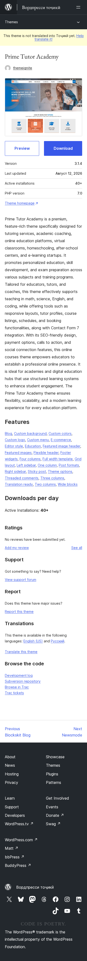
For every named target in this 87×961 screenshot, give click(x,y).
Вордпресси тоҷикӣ (35, 887)
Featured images (18, 452)
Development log (19, 675)
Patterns (53, 782)
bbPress (14, 857)
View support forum (20, 580)
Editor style (14, 446)
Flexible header (46, 452)
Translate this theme (21, 652)
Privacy (11, 782)
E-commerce (61, 440)
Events (52, 806)
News (10, 765)
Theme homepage (20, 203)
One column (47, 465)
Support (12, 806)
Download (63, 148)
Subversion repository (23, 681)
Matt (11, 848)
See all (76, 548)
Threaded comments (21, 478)
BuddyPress (18, 865)
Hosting (12, 774)
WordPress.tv (19, 823)
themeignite (22, 68)
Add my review (17, 548)
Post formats (69, 465)
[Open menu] (79, 7)
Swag (53, 823)
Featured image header (61, 446)
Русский (57, 641)
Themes (11, 22)
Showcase (55, 756)
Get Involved (57, 798)
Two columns (45, 484)
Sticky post (37, 471)
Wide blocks (68, 484)
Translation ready (19, 484)
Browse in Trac (17, 687)
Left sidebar (26, 465)
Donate (55, 815)
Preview (22, 148)
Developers (15, 815)
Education (33, 446)
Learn (10, 798)
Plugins (52, 774)
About (10, 756)
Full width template (58, 459)
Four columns (30, 459)
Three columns (52, 478)
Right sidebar (15, 471)
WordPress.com (21, 839)
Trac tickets (14, 693)
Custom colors (60, 433)
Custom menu (38, 440)
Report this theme (19, 611)
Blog (8, 433)
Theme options (60, 471)
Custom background (30, 433)
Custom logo (15, 440)
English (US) (33, 641)
